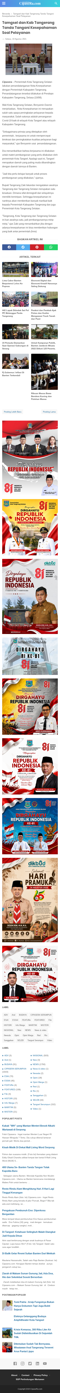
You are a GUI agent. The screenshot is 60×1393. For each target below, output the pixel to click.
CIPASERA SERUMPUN (41, 1015)
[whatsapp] (51, 247)
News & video (40, 1030)
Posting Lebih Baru (12, 412)
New (19, 1030)
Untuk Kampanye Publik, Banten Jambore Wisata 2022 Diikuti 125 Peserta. (43, 346)
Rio (45, 1035)
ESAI (6, 1020)
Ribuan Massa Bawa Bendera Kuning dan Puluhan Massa (41, 396)
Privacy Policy (41, 1375)
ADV (6, 1015)
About (14, 1375)
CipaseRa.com (36, 1389)
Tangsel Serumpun (35, 1040)
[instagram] (22, 1364)
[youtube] (45, 1364)
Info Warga (20, 1025)
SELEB (20, 1040)
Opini (17, 1035)
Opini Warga (28, 1035)
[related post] (15, 269)
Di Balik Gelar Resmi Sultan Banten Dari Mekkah (28, 1253)
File (50, 1020)
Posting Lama (49, 412)
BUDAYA (23, 1015)
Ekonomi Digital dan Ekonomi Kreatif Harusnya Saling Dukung (44, 283)
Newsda (7, 1035)
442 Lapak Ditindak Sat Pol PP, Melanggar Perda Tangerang (15, 313)
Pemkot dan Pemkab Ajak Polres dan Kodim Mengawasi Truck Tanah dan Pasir (43, 314)
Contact (25, 1375)
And (13, 1015)
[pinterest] (37, 247)
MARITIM (33, 1025)
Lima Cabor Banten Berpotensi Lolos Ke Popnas (12, 283)
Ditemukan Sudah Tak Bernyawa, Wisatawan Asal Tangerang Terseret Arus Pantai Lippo (33, 1348)
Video (49, 1040)
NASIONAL (9, 1030)
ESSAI (15, 1020)
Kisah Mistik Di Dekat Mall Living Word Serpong (28, 1147)
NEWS (28, 1030)
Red (38, 1035)
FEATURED (40, 1020)
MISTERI (45, 1025)
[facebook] (9, 247)
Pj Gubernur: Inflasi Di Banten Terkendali (13, 374)
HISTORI (8, 1025)
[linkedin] (37, 1364)
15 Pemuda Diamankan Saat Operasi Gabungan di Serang (15, 346)
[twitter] (23, 247)
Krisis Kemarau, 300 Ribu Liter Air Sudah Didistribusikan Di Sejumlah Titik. (33, 1333)
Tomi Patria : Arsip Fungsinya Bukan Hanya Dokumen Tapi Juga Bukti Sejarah (34, 1306)
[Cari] (56, 4)
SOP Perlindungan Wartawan (30, 1379)
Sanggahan (8, 1040)
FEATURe (26, 1020)
